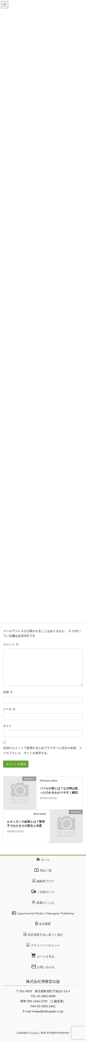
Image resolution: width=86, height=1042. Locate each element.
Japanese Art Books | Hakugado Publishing (45, 913)
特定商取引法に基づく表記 (45, 934)
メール (9, 709)
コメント (11, 644)
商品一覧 (45, 870)
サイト (7, 726)
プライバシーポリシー (45, 945)
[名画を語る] (19, 792)
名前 (8, 692)
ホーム (45, 859)
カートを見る (45, 956)
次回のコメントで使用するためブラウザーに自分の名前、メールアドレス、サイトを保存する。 (42, 750)
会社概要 (45, 923)
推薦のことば (45, 902)
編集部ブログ (45, 881)
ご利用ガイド (45, 892)
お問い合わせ (45, 967)
